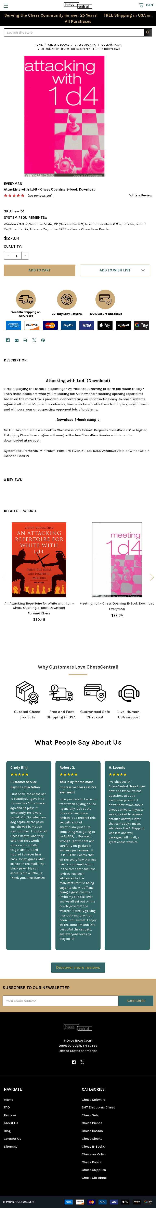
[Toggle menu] (5, 5)
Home (8, 1100)
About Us (11, 1123)
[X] (34, 340)
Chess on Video (94, 1154)
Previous (4, 577)
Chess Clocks (92, 1138)
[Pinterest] (43, 340)
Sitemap (10, 1146)
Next (152, 577)
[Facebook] (7, 340)
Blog (7, 1131)
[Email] (16, 340)
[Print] (25, 340)
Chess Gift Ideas (94, 1178)
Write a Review (140, 195)
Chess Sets (90, 1115)
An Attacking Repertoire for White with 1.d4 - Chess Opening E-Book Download (39, 605)
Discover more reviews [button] (78, 967)
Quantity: (13, 246)
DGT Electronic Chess (98, 1107)
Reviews (10, 1115)
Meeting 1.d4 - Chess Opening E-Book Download (117, 603)
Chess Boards (92, 1131)
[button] (115, 270)
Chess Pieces (92, 1123)
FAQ (7, 1107)
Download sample (78, 420)
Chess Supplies (94, 1170)
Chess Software (94, 1100)
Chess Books (91, 1162)
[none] (64, 116)
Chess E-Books (93, 1146)
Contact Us (12, 1138)
